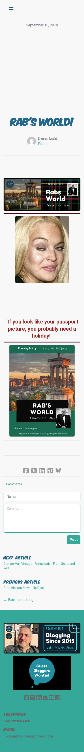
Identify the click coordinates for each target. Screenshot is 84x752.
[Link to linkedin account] (39, 698)
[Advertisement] (42, 72)
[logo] (48, 8)
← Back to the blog (18, 600)
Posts (42, 144)
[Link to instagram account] (57, 698)
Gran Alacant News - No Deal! (24, 588)
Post (74, 540)
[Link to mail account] (45, 698)
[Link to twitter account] (32, 698)
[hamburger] (11, 8)
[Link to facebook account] (26, 698)
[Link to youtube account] (51, 698)
